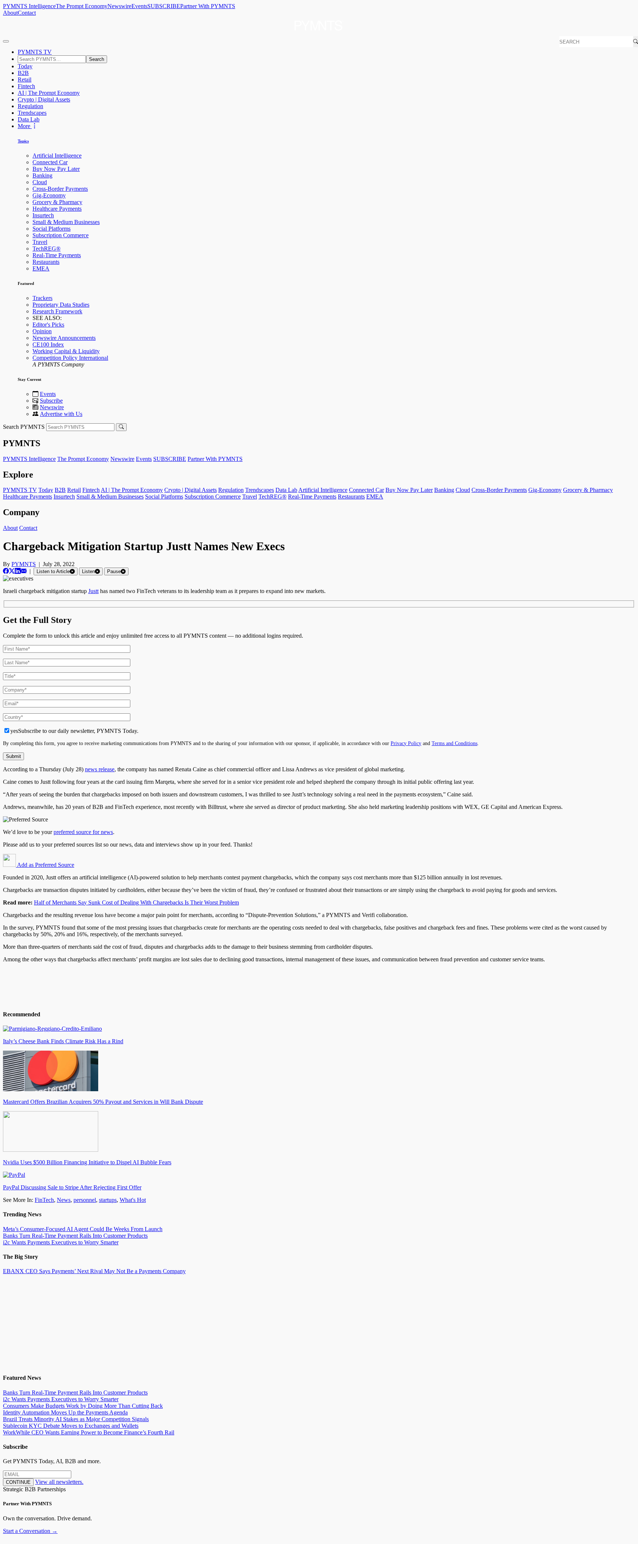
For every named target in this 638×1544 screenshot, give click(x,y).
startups (108, 1200)
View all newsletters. (59, 1482)
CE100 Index (48, 344)
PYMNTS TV (35, 52)
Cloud (39, 182)
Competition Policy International (70, 358)
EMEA (40, 268)
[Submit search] (121, 427)
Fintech (26, 86)
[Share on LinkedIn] (18, 571)
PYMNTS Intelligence (29, 6)
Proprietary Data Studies (60, 304)
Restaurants (45, 262)
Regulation (30, 106)
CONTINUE (18, 1482)
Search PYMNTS (24, 427)
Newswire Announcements (64, 338)
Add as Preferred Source (45, 865)
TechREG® (46, 248)
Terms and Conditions (454, 743)
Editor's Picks (48, 324)
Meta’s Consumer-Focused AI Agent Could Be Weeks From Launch (82, 1229)
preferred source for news (83, 832)
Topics (23, 141)
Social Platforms (51, 228)
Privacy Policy (406, 743)
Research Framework (57, 311)
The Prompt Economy (81, 6)
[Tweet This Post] (12, 571)
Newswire (119, 6)
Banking (42, 175)
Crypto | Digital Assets (44, 99)
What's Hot (133, 1200)
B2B (23, 73)
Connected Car (50, 162)
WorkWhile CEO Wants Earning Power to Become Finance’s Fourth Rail (88, 1432)
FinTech (44, 1200)
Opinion (42, 331)
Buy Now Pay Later (56, 169)
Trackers (42, 298)
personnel (84, 1200)
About (10, 13)
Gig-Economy (49, 195)
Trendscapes (32, 113)
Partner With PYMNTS (207, 6)
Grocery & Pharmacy (57, 202)
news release (99, 769)
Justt (93, 591)
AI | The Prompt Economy (49, 93)
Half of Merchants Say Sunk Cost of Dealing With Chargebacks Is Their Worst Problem (136, 902)
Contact (27, 13)
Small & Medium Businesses (66, 222)
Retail (24, 79)
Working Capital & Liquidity (66, 351)
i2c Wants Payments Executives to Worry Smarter (61, 1242)
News (64, 1200)
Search (96, 59)
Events (139, 6)
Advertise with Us (61, 414)
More (25, 126)
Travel (39, 242)
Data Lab (29, 119)
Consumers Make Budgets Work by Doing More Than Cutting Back (83, 1406)
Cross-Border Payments (60, 189)
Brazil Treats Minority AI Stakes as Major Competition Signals (76, 1419)
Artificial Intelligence (57, 155)
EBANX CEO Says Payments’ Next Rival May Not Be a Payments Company (94, 1271)
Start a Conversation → (30, 1531)
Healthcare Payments (57, 209)
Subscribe (51, 400)
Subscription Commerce (60, 235)
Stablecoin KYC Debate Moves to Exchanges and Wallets (70, 1426)
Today (25, 66)
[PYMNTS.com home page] (319, 33)
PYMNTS (23, 564)
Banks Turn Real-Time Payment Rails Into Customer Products (75, 1236)
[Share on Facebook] (6, 571)
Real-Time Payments (56, 255)
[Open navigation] (6, 41)
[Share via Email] (24, 571)
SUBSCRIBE (163, 6)
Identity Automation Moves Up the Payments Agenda (65, 1412)
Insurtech (43, 215)
